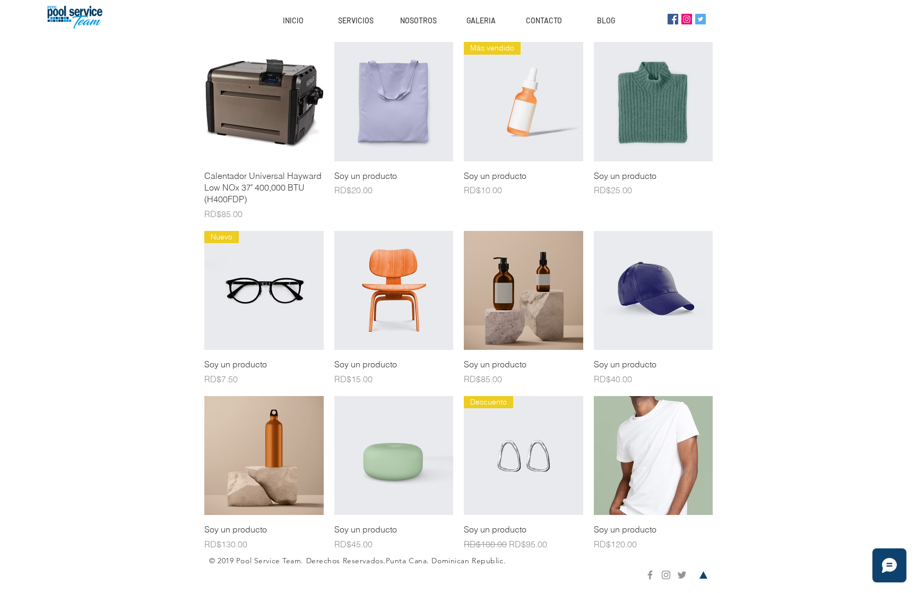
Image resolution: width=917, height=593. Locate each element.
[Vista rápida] (264, 101)
